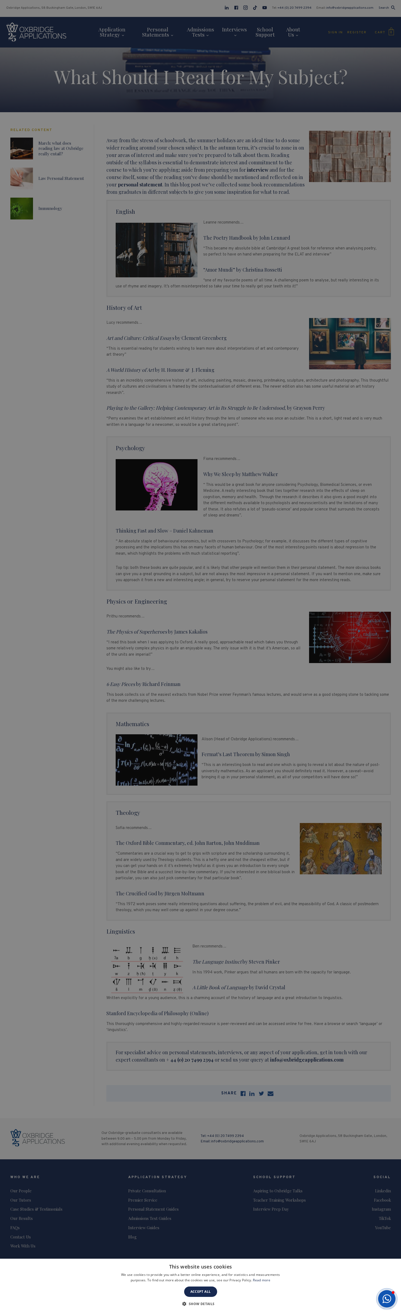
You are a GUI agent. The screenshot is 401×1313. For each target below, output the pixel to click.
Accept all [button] (200, 1291)
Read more (261, 1280)
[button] (387, 1299)
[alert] (200, 656)
